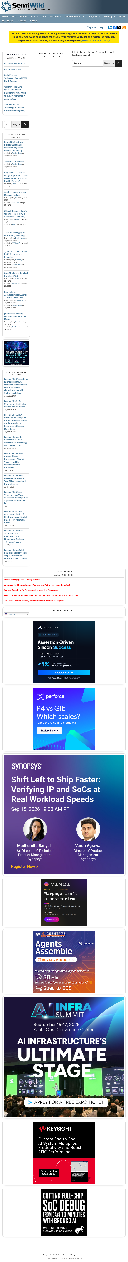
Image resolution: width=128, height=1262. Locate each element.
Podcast (21, 20)
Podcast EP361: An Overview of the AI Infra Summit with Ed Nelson (15, 404)
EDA (33, 16)
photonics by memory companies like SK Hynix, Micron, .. (15, 316)
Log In (102, 27)
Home (5, 16)
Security (108, 16)
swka (17, 279)
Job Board (7, 20)
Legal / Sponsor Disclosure (57, 1258)
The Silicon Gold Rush (14, 161)
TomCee (15, 203)
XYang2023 (19, 300)
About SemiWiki (75, 1258)
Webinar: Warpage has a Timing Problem (22, 579)
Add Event (12, 58)
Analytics (93, 16)
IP (43, 16)
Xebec (14, 224)
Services (54, 16)
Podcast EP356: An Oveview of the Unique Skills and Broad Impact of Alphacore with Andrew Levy (16, 497)
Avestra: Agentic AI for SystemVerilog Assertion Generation (31, 590)
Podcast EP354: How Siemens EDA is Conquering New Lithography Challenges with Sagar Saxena (14, 536)
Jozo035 (15, 284)
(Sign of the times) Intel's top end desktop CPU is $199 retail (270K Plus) (15, 214)
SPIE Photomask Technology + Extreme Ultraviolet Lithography (14, 107)
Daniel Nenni (17, 153)
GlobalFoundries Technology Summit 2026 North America (15, 78)
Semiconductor (73, 16)
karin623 (15, 184)
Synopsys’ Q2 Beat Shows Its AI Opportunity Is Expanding (16, 254)
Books (122, 16)
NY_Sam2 (16, 243)
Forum (23, 16)
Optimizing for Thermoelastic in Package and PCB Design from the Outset (37, 585)
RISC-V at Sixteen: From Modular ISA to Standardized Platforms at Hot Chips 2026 (41, 595)
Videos (33, 20)
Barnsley (18, 260)
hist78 (17, 322)
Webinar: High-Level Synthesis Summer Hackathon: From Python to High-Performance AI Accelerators (15, 93)
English (11, 614)
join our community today (96, 40)
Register (92, 27)
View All (21, 58)
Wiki (14, 16)
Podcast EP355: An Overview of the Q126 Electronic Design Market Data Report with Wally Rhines (15, 517)
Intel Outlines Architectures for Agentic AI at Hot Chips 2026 (15, 295)
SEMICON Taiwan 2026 (15, 64)
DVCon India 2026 (12, 69)
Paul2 (17, 219)
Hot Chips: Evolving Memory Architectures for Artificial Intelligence (34, 601)
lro (16, 198)
